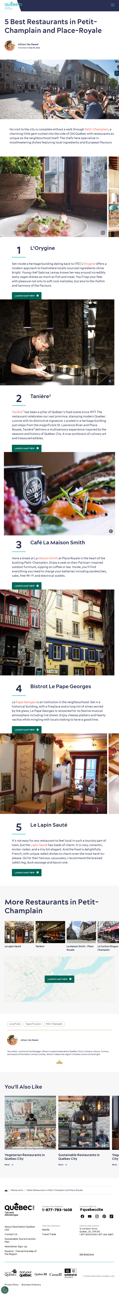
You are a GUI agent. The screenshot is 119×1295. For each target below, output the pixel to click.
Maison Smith (48, 558)
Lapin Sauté (39, 845)
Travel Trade (49, 1234)
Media (45, 1229)
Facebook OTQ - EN (82, 1216)
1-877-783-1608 (57, 1209)
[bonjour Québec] (26, 1274)
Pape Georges (26, 702)
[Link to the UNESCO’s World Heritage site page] (71, 1273)
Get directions (87, 1254)
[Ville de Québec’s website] (11, 1272)
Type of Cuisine (33, 1024)
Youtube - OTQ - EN (90, 1216)
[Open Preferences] (4, 1290)
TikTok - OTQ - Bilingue (111, 1216)
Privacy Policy (12, 1284)
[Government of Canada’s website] (56, 1274)
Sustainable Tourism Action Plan (20, 1240)
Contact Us (11, 1234)
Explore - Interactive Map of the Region (21, 1252)
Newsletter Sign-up (16, 1246)
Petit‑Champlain (96, 129)
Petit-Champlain (54, 1024)
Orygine (89, 264)
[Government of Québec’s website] (41, 1274)
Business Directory (31, 1284)
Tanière (18, 412)
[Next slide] (111, 932)
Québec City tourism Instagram (97, 1216)
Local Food (14, 1024)
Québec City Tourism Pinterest (104, 1216)
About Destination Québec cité (20, 1228)
